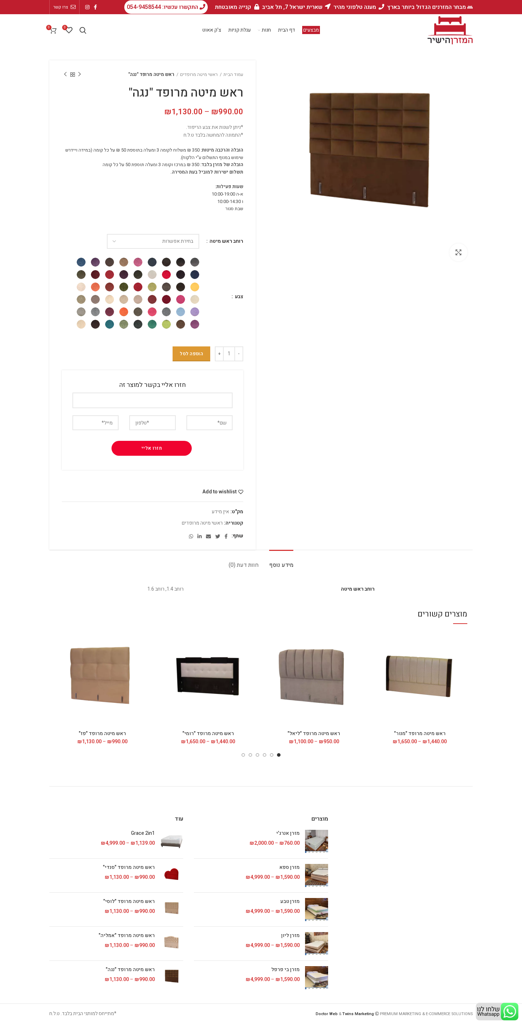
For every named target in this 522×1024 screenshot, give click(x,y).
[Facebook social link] (95, 7)
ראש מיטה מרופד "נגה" (130, 969)
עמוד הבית (233, 74)
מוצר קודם (79, 74)
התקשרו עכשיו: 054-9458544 (163, 7)
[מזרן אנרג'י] (316, 841)
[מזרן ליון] (316, 943)
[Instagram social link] (87, 7)
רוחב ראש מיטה (225, 241)
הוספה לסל (191, 353)
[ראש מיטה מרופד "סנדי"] (171, 875)
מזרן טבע (289, 901)
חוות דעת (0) (244, 565)
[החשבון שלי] (93, 30)
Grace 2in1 (143, 833)
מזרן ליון (290, 935)
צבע (238, 296)
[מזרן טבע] (316, 909)
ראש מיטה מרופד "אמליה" (127, 935)
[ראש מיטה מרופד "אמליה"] (171, 943)
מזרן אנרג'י (287, 833)
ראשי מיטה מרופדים (199, 74)
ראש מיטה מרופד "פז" (102, 733)
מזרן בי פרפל (285, 969)
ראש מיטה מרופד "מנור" (420, 733)
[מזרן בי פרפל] (316, 977)
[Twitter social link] (217, 536)
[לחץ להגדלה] (458, 252)
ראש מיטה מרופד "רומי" (208, 733)
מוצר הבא (65, 74)
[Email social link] (208, 536)
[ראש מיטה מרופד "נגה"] (171, 977)
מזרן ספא (289, 867)
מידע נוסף (281, 565)
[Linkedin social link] (199, 536)
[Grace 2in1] (171, 841)
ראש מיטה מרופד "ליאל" (314, 733)
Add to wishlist (219, 491)
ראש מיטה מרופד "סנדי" (129, 867)
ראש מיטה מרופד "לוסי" (129, 901)
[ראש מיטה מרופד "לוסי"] (171, 909)
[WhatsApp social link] (191, 536)
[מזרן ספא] (316, 875)
